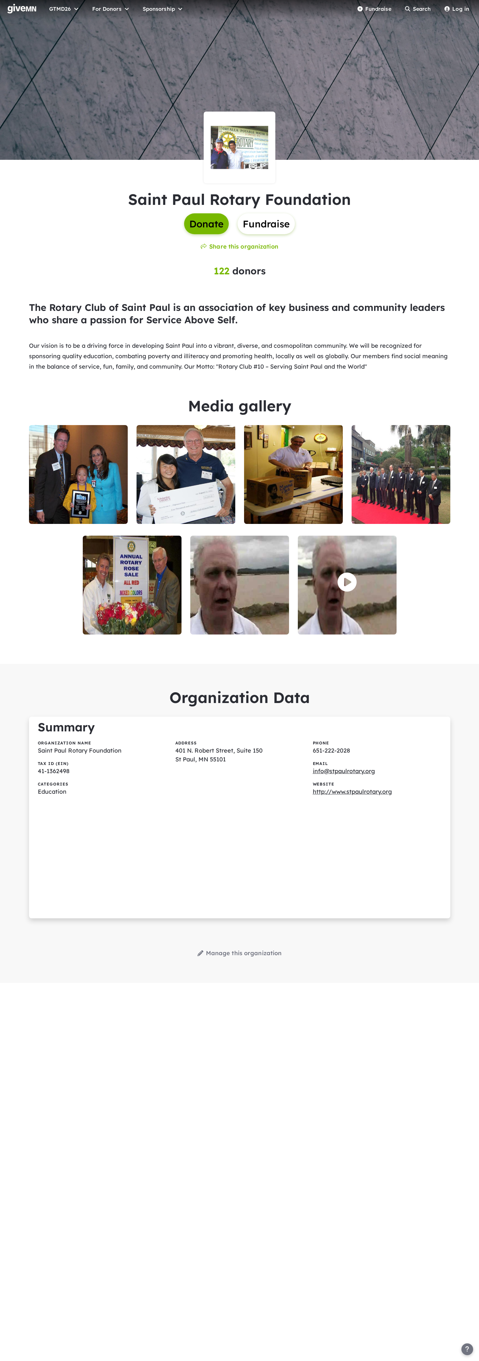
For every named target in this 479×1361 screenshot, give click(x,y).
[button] (347, 582)
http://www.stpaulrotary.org (352, 791)
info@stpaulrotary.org (344, 771)
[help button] (467, 1349)
